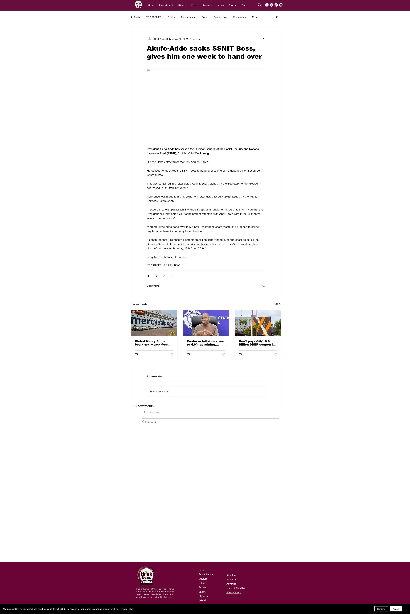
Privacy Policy (127, 608)
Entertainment (188, 17)
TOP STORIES (153, 17)
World (202, 600)
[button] (277, 17)
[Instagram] (276, 5)
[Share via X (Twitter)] (156, 275)
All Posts (135, 17)
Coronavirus (239, 17)
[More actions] (263, 39)
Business (203, 587)
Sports (202, 591)
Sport (205, 17)
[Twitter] (271, 5)
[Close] (406, 608)
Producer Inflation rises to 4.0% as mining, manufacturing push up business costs (205, 343)
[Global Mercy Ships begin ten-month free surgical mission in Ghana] (154, 323)
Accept (396, 608)
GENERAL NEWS (172, 265)
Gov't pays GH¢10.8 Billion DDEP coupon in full (257, 343)
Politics (171, 17)
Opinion (203, 596)
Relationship (220, 17)
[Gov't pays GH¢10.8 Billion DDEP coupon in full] (258, 323)
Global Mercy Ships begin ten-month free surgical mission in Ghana (151, 343)
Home (202, 570)
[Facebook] (267, 5)
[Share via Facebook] (148, 275)
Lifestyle (203, 579)
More (255, 17)
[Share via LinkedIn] (164, 275)
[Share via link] (171, 275)
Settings (381, 608)
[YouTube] (281, 5)
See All (278, 303)
